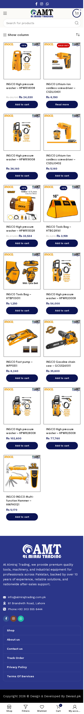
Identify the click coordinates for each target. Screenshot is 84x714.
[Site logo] (42, 13)
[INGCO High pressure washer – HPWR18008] (22, 132)
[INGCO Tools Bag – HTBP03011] (22, 271)
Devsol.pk (73, 696)
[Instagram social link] (41, 4)
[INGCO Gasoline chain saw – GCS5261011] (62, 338)
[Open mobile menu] (5, 13)
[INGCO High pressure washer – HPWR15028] (22, 203)
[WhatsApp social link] (47, 4)
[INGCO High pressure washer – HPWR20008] (62, 271)
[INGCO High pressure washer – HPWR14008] (22, 61)
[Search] (76, 23)
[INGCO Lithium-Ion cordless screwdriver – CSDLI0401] (62, 61)
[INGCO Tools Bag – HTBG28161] (62, 203)
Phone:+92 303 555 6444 (25, 609)
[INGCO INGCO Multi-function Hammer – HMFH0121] (22, 473)
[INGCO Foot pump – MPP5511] (22, 338)
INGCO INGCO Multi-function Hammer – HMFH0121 (20, 500)
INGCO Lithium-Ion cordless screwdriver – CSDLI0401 (60, 87)
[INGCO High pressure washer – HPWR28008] (22, 406)
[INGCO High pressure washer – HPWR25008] (62, 406)
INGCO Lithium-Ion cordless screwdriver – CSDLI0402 (60, 159)
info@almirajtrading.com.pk (27, 597)
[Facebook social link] (36, 4)
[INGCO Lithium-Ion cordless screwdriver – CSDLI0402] (62, 132)
